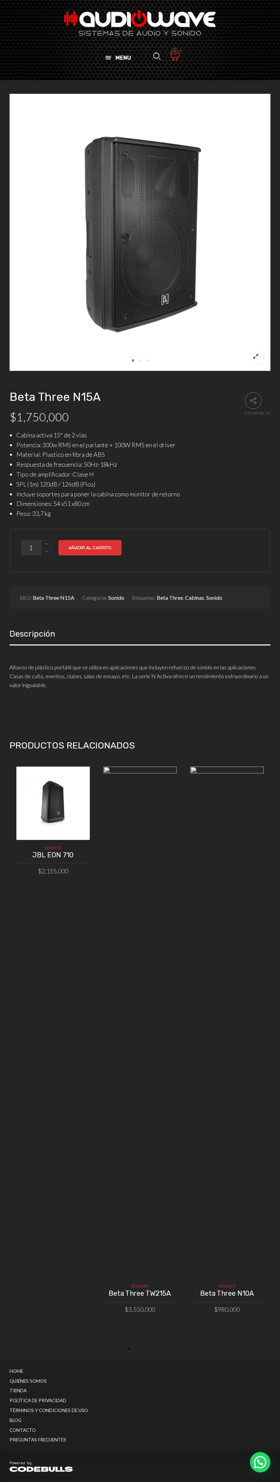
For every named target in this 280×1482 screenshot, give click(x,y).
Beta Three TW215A (140, 1293)
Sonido (116, 597)
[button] (260, 1462)
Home (16, 1371)
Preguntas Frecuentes (38, 1439)
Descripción (32, 634)
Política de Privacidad (38, 1400)
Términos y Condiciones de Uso (49, 1410)
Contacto (23, 1430)
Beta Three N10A (227, 1293)
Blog (16, 1420)
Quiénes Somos (28, 1381)
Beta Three (170, 597)
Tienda (18, 1390)
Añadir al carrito (90, 547)
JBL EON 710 (52, 855)
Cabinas (194, 597)
